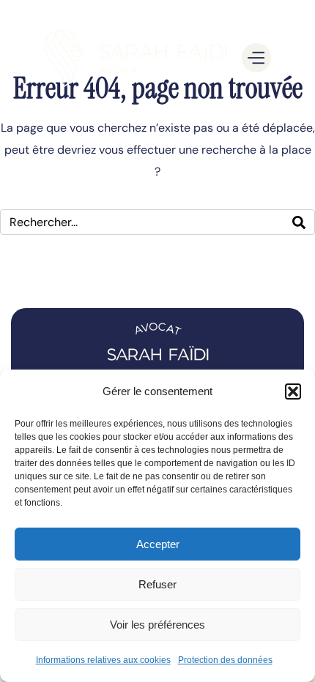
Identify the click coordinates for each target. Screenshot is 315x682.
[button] (293, 391)
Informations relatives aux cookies (103, 660)
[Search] (299, 222)
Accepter (157, 544)
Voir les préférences (157, 624)
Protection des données (225, 660)
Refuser (157, 584)
